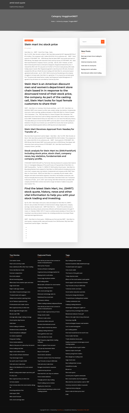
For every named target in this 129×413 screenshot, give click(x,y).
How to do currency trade (17, 263)
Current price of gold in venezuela (75, 375)
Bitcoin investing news (16, 279)
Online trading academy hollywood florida (50, 303)
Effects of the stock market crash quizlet (77, 279)
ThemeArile (80, 410)
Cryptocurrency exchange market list (48, 272)
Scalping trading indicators (45, 288)
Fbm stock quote (70, 372)
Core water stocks (15, 260)
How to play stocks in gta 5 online (75, 347)
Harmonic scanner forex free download (49, 358)
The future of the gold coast (74, 273)
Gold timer (13, 323)
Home (53, 21)
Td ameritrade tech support (18, 295)
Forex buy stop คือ (71, 320)
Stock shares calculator (44, 355)
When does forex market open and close (21, 282)
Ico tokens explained (16, 336)
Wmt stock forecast (15, 396)
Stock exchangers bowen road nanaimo (77, 323)
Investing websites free (17, 390)
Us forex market (14, 382)
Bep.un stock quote (43, 351)
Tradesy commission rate (73, 301)
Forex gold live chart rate (45, 334)
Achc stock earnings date (17, 400)
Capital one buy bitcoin (44, 370)
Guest (28, 48)
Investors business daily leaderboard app (77, 263)
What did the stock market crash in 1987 (77, 382)
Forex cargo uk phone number (46, 278)
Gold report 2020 (14, 393)
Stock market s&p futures (17, 320)
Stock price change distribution (75, 295)
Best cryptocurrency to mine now (19, 307)
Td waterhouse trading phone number (77, 298)
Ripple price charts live (44, 386)
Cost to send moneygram (73, 326)
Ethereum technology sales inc (46, 294)
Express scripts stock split (73, 350)
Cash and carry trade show (17, 364)
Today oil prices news (72, 276)
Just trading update (71, 329)
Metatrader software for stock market (49, 284)
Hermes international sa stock (46, 324)
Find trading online (43, 281)
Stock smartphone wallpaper (18, 333)
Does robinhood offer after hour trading (21, 267)
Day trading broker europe (73, 260)
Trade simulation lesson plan (74, 339)
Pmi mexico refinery (43, 300)
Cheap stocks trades (44, 315)
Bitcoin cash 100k (15, 314)
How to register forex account (46, 345)
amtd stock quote (17, 2)
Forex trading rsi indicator (17, 326)
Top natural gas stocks (16, 358)
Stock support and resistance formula (77, 282)
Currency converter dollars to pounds (77, 385)
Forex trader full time (72, 336)
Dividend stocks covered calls (18, 329)
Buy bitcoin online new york (46, 321)
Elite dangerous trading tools (74, 357)
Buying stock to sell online (89, 69)
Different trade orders (44, 318)
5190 (67, 394)
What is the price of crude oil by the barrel (22, 345)
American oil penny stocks (88, 62)
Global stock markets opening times (20, 298)
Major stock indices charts (17, 351)
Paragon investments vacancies (47, 367)
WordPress (60, 410)
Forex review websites (16, 342)
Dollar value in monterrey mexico (47, 327)
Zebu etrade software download (19, 355)
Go (102, 42)
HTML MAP (86, 410)
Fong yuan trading (15, 339)
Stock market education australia (75, 292)
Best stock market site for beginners (76, 379)
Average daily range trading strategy (20, 317)
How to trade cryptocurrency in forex (49, 312)
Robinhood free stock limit (45, 297)
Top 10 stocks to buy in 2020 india (47, 361)
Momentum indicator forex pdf (75, 314)
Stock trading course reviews (46, 383)
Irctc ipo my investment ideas (46, 348)
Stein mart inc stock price (88, 65)
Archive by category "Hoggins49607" (67, 21)
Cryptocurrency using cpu (73, 388)
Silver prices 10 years (44, 266)
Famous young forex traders (74, 353)
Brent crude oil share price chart (75, 391)
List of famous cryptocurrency (18, 301)
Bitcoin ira (68, 369)
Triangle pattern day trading (46, 380)
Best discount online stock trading (91, 73)
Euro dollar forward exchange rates (20, 292)
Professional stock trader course (19, 304)
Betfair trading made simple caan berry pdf (22, 372)
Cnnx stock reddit (71, 270)
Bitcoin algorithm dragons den (18, 311)
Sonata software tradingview (46, 269)
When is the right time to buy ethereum (77, 317)
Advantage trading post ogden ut (75, 307)
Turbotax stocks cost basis (73, 289)
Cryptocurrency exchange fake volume (77, 311)
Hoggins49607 (29, 40)
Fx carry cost (13, 375)
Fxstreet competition (16, 273)
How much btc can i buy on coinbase (48, 373)
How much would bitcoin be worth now (77, 333)
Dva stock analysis (15, 276)
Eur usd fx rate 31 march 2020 (18, 361)
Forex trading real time (16, 348)
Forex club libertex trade (17, 270)
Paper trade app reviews (17, 289)
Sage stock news (14, 285)
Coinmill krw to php (71, 366)
